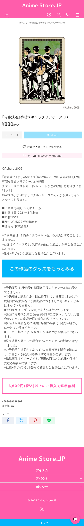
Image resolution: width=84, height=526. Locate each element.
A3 (12, 405)
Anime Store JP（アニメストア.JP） (42, 5)
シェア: (6, 414)
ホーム (22, 22)
